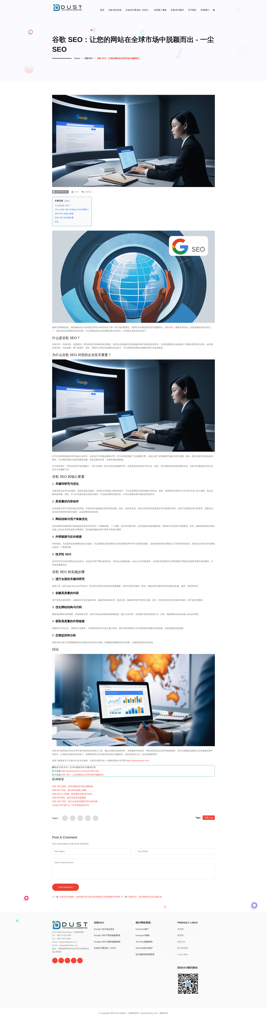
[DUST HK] (80, 960)
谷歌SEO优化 (115, 10)
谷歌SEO (88, 58)
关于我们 (192, 10)
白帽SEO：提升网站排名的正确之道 (145, 897)
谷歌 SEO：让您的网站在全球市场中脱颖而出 (82, 774)
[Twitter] (55, 960)
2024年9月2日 (62, 192)
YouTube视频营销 (144, 942)
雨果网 (180, 935)
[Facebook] (61, 960)
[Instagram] (73, 960)
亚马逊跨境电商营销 (145, 954)
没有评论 (88, 192)
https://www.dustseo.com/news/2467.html (80, 771)
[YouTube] (67, 960)
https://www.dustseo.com (137, 760)
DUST (76, 192)
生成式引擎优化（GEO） (138, 10)
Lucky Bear (182, 954)
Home (77, 58)
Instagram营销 (142, 935)
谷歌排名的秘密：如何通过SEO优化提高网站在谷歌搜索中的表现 (90, 897)
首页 (102, 10)
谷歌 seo (209, 817)
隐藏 (67, 201)
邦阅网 (180, 929)
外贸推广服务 (160, 10)
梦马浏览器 (182, 948)
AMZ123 (181, 942)
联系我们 (205, 10)
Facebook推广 (142, 929)
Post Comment (65, 887)
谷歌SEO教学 (177, 10)
